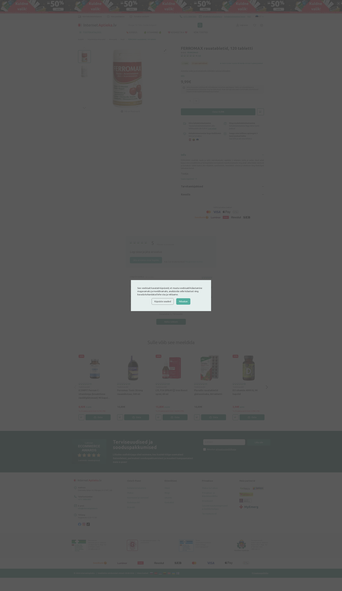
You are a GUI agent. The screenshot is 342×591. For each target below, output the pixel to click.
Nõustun (183, 301)
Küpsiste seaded (162, 301)
